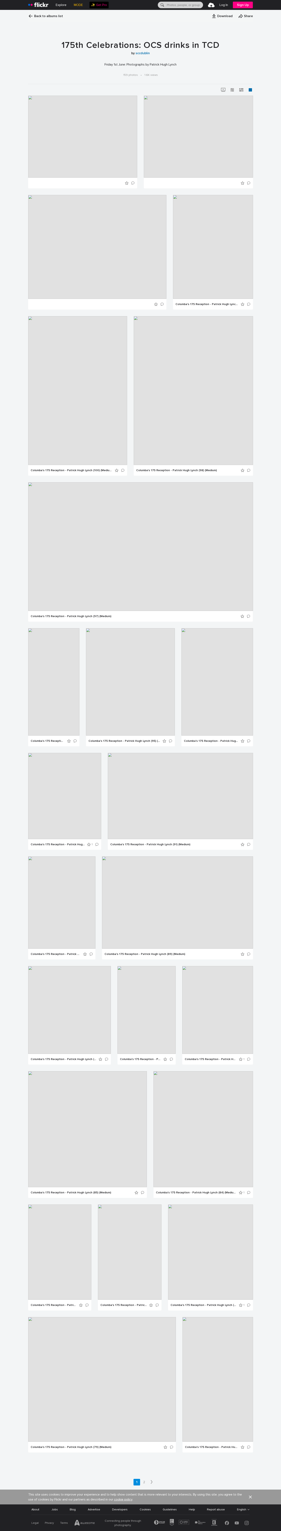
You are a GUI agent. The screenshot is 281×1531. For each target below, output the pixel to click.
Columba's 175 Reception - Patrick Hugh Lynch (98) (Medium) (176, 470)
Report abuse (216, 1509)
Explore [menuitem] (61, 5)
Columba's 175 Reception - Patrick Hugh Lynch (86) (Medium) (210, 1059)
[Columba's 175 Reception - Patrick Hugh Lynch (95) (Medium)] (130, 682)
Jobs (54, 1509)
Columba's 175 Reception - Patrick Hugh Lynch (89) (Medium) (145, 954)
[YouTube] (236, 1522)
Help (192, 1509)
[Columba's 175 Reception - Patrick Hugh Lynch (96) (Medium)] (53, 682)
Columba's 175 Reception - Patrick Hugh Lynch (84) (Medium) (196, 1192)
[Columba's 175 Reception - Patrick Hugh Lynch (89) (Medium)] (177, 902)
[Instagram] (246, 1522)
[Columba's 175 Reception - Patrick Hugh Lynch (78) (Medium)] (217, 1379)
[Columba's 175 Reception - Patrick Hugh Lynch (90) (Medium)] (61, 902)
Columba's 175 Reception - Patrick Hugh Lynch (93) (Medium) (58, 844)
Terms (64, 1523)
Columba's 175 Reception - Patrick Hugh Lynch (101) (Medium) (206, 304)
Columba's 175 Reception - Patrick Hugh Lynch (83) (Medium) (54, 1305)
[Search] (162, 5)
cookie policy (123, 1499)
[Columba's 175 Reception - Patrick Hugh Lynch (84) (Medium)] (203, 1129)
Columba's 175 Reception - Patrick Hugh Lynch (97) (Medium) (71, 616)
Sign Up (243, 5)
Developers (120, 1509)
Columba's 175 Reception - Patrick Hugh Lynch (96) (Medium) (48, 741)
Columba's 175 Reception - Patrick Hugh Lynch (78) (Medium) (211, 1447)
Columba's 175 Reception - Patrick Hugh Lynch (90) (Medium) (56, 954)
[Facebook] (226, 1522)
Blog (73, 1509)
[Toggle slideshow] (223, 89)
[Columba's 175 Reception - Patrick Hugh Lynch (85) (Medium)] (87, 1129)
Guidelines (170, 1509)
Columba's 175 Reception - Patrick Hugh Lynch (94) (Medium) (211, 741)
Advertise (94, 1509)
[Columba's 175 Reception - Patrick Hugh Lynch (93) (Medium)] (64, 796)
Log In (223, 5)
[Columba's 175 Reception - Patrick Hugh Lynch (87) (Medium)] (146, 1010)
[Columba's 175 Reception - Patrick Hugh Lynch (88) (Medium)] (69, 1010)
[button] (222, 16)
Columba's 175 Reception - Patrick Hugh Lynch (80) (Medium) (203, 1305)
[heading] (38, 5)
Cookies (145, 1509)
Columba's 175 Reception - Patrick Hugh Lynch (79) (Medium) (71, 1447)
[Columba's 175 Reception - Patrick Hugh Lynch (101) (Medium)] (213, 247)
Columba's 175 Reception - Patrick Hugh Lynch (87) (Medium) (140, 1059)
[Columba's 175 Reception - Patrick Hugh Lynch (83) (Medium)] (59, 1252)
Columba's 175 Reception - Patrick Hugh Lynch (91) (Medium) (150, 844)
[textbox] (184, 5)
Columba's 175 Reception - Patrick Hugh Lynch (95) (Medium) (124, 741)
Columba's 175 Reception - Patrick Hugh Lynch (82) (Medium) (123, 1305)
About (35, 1509)
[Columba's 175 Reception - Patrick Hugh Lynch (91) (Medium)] (180, 796)
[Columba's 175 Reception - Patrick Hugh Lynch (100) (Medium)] (77, 390)
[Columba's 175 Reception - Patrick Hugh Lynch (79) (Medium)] (102, 1379)
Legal (35, 1523)
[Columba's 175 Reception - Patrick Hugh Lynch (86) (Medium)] (217, 1010)
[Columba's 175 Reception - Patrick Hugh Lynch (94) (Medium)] (217, 682)
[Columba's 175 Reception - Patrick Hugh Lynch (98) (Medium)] (193, 390)
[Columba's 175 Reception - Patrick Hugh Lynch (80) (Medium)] (210, 1252)
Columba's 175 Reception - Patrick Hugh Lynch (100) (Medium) (71, 470)
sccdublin (143, 53)
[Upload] (211, 5)
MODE (78, 5)
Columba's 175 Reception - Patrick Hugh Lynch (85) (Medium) (71, 1192)
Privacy (49, 1523)
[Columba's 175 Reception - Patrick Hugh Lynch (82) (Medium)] (129, 1252)
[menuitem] (99, 5)
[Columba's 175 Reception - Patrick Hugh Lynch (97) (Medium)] (140, 546)
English (241, 1509)
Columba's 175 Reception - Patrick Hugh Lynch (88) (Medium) (63, 1059)
